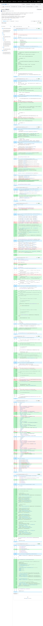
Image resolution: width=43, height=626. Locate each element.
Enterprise (25, 1)
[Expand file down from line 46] (15, 483)
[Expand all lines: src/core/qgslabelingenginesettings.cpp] (27, 203)
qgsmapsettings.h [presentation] (6, 45)
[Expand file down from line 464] (15, 398)
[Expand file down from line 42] (15, 553)
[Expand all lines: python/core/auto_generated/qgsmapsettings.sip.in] (27, 78)
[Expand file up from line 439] (15, 363)
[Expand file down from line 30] (15, 46)
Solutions (9, 1)
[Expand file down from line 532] (15, 124)
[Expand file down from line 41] (15, 285)
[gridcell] (28, 30)
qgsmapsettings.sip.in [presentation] (7, 31)
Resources (14, 1)
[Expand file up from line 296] (15, 81)
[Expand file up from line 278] (15, 458)
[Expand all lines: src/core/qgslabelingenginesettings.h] (27, 257)
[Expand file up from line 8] (15, 30)
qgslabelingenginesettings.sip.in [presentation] (8, 30)
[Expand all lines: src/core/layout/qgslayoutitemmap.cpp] (27, 187)
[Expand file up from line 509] (15, 96)
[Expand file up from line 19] (15, 204)
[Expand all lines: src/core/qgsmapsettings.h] (24, 336)
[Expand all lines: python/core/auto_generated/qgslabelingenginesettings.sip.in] (27, 28)
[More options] (41, 28)
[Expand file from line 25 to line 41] (15, 214)
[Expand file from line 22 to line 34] (15, 268)
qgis (3, 4)
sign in (27, 598)
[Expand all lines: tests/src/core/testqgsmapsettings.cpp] (27, 543)
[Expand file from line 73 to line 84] (15, 175)
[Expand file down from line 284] (15, 362)
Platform (5, 1)
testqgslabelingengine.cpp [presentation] (7, 52)
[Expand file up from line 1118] (16, 189)
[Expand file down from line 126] (15, 591)
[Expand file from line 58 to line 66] (15, 158)
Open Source (20, 1)
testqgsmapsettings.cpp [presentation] (7, 53)
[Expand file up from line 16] (15, 259)
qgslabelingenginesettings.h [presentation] (8, 44)
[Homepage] (2, 1)
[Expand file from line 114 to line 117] (15, 323)
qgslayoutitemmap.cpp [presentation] (8, 41)
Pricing (29, 1)
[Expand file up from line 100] (15, 484)
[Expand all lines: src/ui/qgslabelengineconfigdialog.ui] (27, 400)
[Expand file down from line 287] (15, 472)
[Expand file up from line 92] (15, 47)
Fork (33, 4)
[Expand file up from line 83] (15, 286)
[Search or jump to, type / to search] (32, 1)
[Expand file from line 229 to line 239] (15, 436)
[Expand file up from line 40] (15, 475)
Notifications (28, 4)
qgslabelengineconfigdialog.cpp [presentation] (8, 36)
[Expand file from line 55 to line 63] (15, 241)
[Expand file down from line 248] (15, 457)
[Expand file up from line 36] (15, 129)
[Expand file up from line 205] (15, 402)
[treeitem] (6, 29)
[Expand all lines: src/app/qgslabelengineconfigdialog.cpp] (27, 127)
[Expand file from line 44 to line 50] (15, 142)
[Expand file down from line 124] (15, 334)
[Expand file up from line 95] (15, 554)
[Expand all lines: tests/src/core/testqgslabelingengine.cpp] (27, 474)
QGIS (6, 4)
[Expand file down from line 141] (15, 541)
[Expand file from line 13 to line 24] (15, 38)
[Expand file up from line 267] (15, 337)
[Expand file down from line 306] (15, 95)
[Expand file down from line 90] (15, 185)
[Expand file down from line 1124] (16, 201)
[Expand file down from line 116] (15, 76)
